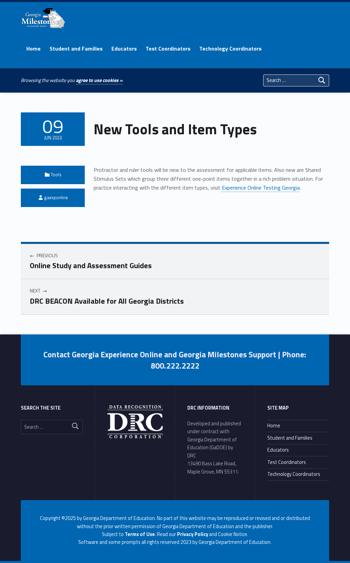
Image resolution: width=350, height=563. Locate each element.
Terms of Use (140, 534)
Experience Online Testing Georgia (261, 187)
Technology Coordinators (230, 48)
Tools (56, 174)
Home (33, 48)
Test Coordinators (168, 48)
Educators (124, 48)
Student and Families (76, 48)
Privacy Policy (192, 534)
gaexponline (56, 197)
